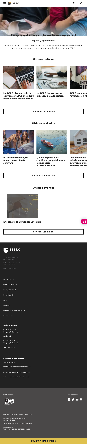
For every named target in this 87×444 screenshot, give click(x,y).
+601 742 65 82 (9, 347)
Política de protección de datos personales (11, 264)
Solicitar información (43, 441)
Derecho (6, 305)
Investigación (8, 295)
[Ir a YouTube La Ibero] (77, 400)
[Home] (13, 3)
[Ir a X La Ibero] (73, 400)
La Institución (8, 279)
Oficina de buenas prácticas (14, 311)
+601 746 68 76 (9, 363)
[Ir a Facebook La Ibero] (69, 400)
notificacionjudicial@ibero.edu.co (16, 377)
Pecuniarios (8, 316)
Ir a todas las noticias (44, 111)
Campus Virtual (9, 290)
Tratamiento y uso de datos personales (10, 258)
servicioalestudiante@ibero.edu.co (16, 367)
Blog (5, 300)
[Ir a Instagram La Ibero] (81, 400)
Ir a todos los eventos (43, 232)
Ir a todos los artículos (43, 176)
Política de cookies (9, 268)
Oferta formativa (10, 285)
